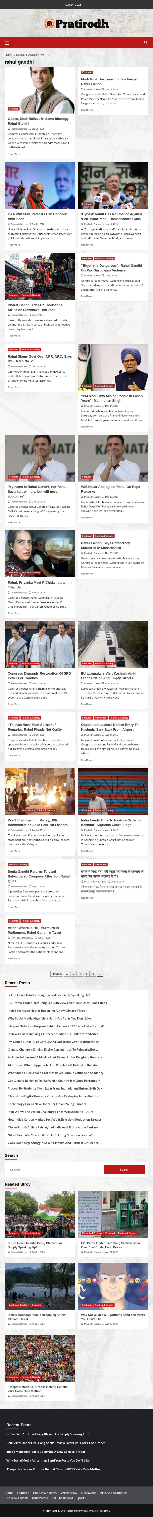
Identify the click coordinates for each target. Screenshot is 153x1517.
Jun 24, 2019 (117, 881)
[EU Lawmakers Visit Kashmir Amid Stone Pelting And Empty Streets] (113, 644)
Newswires (100, 718)
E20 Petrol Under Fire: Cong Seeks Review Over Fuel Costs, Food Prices (57, 1003)
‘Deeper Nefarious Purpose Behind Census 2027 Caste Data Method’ (56, 1026)
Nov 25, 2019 (111, 553)
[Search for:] (56, 1169)
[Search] (145, 42)
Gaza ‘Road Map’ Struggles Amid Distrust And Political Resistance (53, 1143)
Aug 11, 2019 (38, 886)
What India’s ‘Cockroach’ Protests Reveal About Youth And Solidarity (55, 1073)
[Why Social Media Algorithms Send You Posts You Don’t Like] (113, 1286)
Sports (81, 1498)
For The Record (62, 1498)
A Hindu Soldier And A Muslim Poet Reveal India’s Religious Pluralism (55, 1057)
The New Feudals (16, 1498)
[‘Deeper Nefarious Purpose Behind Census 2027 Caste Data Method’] (40, 1358)
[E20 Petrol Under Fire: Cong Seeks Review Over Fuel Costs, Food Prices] (113, 1214)
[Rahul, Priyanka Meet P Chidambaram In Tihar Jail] (40, 553)
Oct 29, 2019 (111, 683)
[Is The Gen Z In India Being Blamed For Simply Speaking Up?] (40, 1214)
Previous (56, 973)
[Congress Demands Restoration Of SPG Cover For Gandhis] (40, 644)
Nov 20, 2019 (38, 683)
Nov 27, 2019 (38, 592)
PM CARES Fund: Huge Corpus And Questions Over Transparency (53, 1041)
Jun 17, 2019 (44, 938)
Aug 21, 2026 (38, 1252)
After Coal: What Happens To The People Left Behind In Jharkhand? (55, 1065)
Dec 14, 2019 (111, 406)
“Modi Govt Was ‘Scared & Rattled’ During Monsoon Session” (50, 1135)
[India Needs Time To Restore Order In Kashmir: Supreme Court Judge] (113, 791)
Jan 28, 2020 (111, 89)
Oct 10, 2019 (38, 735)
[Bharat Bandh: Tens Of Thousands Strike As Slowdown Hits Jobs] (40, 276)
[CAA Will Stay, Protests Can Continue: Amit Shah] (40, 185)
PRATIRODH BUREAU (95, 881)
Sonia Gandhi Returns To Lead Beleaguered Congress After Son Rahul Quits (39, 876)
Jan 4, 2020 (111, 275)
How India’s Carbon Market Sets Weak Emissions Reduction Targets (54, 1119)
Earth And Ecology (92, 1233)
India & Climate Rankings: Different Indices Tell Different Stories (53, 1034)
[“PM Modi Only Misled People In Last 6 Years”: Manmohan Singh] (113, 367)
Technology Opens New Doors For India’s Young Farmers (47, 1104)
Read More (14, 153)
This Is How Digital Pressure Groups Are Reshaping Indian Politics (53, 1096)
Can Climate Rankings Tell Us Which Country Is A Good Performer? (54, 1080)
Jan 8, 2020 (37, 315)
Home (9, 1492)
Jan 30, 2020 (38, 129)
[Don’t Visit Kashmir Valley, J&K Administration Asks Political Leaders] (40, 791)
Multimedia (40, 1498)
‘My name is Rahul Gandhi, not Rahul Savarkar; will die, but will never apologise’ (37, 491)
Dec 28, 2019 (38, 366)
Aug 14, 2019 (111, 830)
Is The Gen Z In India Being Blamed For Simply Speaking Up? (49, 995)
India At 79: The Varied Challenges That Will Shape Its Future (50, 1111)
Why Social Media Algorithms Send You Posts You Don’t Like (49, 1018)
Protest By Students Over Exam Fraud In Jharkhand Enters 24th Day (55, 1088)
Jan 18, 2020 (111, 224)
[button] (9, 42)
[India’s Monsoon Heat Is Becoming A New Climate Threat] (40, 1286)
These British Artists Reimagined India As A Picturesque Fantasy (53, 1127)
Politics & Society (31, 295)
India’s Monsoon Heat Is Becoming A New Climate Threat (47, 1010)
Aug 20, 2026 (111, 1324)
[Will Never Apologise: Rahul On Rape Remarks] (113, 458)
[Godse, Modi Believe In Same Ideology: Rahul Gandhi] (40, 90)
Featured (13, 109)
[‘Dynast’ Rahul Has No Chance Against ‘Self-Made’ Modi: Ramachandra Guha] (113, 185)
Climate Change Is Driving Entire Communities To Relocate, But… (53, 1049)
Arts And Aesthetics (113, 1492)
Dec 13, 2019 (111, 497)
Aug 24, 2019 (111, 735)
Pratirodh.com (99, 1510)
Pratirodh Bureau (19, 129)
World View (69, 1492)
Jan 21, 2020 (38, 224)
